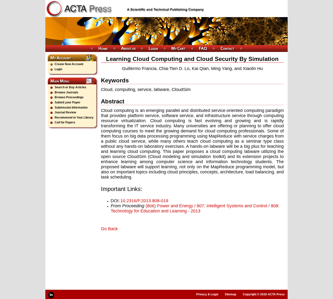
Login (58, 69)
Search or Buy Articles (70, 87)
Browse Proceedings (69, 97)
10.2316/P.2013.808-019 (144, 200)
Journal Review (65, 112)
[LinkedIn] (51, 295)
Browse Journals (66, 92)
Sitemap (230, 294)
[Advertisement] (158, 245)
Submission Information (71, 107)
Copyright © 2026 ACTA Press (264, 294)
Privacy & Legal (207, 294)
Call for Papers (65, 122)
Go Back (109, 228)
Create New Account (69, 64)
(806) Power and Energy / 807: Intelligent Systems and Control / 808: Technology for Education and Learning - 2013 (195, 208)
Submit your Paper (67, 102)
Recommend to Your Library (74, 117)
